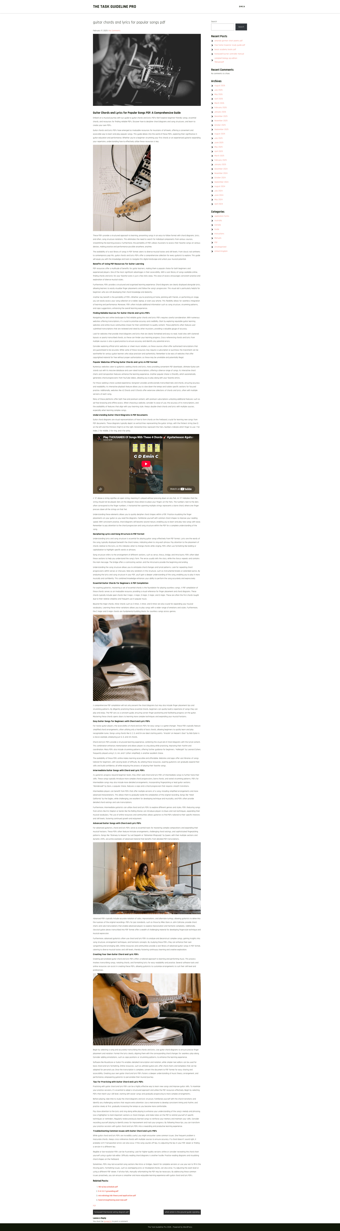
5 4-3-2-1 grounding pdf (108, 1191)
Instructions (219, 233)
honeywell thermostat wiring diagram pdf (111, 1212)
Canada (217, 225)
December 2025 (221, 116)
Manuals (217, 238)
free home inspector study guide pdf (229, 45)
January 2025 (220, 164)
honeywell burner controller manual (229, 54)
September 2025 (221, 129)
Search (214, 21)
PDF (94, 1205)
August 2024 (219, 186)
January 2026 (220, 112)
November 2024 (221, 173)
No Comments (114, 30)
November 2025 (221, 120)
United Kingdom (221, 251)
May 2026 (218, 94)
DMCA (242, 6)
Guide (216, 229)
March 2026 (219, 103)
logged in (108, 1221)
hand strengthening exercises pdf (112, 1200)
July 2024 (218, 191)
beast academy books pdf (225, 49)
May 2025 (218, 147)
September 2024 (221, 182)
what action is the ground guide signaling (182, 1212)
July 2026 (218, 90)
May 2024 (218, 199)
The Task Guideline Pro (114, 6)
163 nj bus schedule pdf (108, 1187)
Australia (218, 220)
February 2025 (220, 160)
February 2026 (220, 107)
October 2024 (220, 177)
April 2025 (218, 151)
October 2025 (220, 125)
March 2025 (219, 155)
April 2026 (218, 98)
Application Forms (221, 216)
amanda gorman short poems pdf (228, 40)
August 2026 (219, 85)
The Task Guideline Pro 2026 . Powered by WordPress (170, 1227)
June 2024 (218, 195)
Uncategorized (220, 247)
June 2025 (218, 142)
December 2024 (221, 169)
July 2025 (218, 138)
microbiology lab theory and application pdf (117, 1195)
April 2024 (218, 204)
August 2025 (219, 134)
